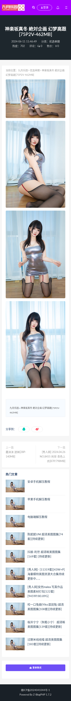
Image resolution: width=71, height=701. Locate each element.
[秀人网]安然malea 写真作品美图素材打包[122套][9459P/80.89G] (45, 592)
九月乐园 (23, 70)
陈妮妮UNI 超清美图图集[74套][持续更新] (45, 536)
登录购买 (37, 668)
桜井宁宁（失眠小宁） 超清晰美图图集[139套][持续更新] (46, 624)
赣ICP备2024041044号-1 (35, 690)
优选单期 (54, 41)
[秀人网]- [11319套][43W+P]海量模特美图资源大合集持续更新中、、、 (46, 574)
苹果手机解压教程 (38, 499)
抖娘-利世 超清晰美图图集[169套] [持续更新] (44, 554)
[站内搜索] (33, 7)
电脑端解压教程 (37, 517)
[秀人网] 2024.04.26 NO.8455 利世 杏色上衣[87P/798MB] (52, 457)
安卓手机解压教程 (38, 481)
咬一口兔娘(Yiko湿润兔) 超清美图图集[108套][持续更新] (45, 607)
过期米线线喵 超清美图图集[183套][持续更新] (44, 642)
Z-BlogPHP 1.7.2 (42, 695)
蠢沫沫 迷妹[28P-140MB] (16, 454)
